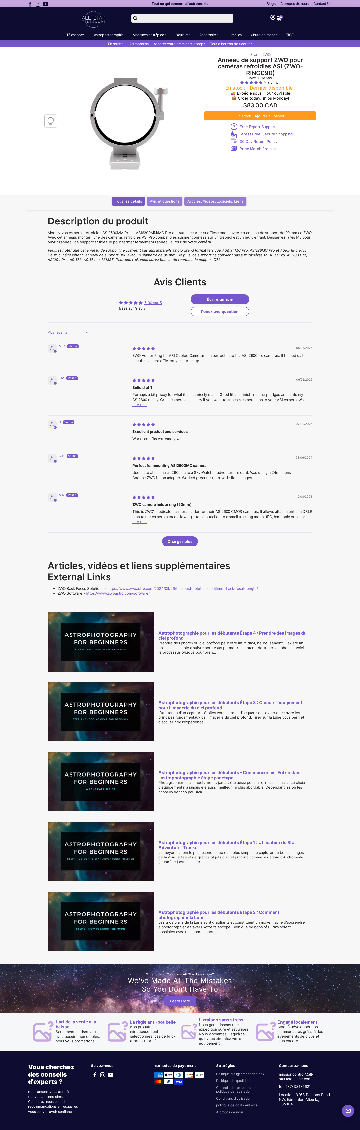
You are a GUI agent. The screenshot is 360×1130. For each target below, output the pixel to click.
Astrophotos (139, 44)
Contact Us (322, 3)
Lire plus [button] (139, 405)
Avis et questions (165, 201)
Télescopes (75, 35)
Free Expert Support (258, 126)
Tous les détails (128, 201)
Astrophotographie (109, 35)
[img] (143, 348)
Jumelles (235, 35)
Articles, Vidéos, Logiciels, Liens (215, 201)
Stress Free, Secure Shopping (266, 134)
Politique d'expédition (233, 1081)
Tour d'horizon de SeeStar (231, 44)
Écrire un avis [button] (220, 299)
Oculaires (182, 35)
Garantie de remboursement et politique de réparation (240, 1089)
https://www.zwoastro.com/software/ (118, 593)
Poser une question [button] (220, 311)
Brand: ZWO (260, 54)
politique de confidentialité (237, 1105)
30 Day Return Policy (259, 141)
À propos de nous (294, 3)
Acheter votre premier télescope (179, 44)
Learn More (180, 1001)
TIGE (290, 35)
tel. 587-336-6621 (295, 1086)
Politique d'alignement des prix (240, 1074)
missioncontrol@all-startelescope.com (296, 1076)
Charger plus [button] (180, 541)
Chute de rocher (264, 35)
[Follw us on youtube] (46, 3)
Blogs (271, 3)
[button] (252, 82)
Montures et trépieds (149, 35)
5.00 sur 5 (153, 302)
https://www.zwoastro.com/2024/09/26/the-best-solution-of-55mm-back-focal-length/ (182, 588)
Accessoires (208, 35)
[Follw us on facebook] (30, 3)
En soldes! (116, 44)
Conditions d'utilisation (234, 1098)
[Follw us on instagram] (38, 3)
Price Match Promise (258, 148)
